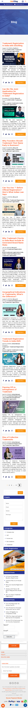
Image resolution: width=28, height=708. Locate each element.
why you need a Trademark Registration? (13, 595)
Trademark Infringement (12, 397)
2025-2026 (10, 50)
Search (20, 493)
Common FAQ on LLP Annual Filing (13, 581)
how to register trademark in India (12, 103)
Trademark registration (12, 51)
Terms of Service (7, 688)
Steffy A (15, 48)
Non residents (10, 541)
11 (16, 485)
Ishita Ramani (16, 343)
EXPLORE (14, 645)
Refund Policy (8, 690)
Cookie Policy (14, 688)
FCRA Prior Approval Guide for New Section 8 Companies (14, 616)
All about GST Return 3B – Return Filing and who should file (13, 590)
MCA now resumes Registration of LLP (14, 585)
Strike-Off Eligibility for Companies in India (12, 612)
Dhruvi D (17, 98)
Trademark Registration (17, 200)
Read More (20, 82)
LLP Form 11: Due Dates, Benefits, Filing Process (12, 577)
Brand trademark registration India (12, 252)
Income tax (10, 538)
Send (14, 524)
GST (8, 535)
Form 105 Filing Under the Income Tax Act (12, 604)
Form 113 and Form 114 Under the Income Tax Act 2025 (13, 608)
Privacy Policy (22, 688)
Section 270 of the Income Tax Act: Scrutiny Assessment (14, 621)
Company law (10, 532)
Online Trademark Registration (11, 254)
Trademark (18, 50)
